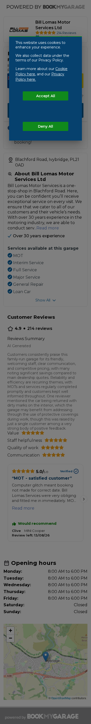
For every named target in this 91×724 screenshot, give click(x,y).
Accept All (45, 96)
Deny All (45, 126)
